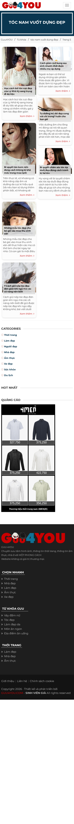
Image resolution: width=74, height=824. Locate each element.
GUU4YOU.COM (12, 693)
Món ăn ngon (13, 629)
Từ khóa (21, 39)
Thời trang (10, 334)
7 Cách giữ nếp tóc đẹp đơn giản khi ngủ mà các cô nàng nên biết (17, 289)
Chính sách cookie (42, 681)
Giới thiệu (7, 681)
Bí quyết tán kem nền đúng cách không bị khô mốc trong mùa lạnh (17, 170)
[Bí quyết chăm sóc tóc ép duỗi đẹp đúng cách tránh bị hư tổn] (55, 160)
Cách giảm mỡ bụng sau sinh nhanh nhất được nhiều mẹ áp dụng (53, 66)
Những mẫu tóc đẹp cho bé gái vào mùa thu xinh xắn (17, 231)
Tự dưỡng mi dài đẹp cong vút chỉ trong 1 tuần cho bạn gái (54, 116)
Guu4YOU (7, 39)
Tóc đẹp (9, 620)
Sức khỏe (10, 369)
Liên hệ (22, 681)
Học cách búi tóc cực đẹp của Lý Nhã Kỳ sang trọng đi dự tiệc (18, 91)
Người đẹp (10, 346)
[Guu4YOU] (21, 6)
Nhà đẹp (9, 352)
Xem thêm (26, 116)
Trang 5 (67, 39)
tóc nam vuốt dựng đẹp (44, 39)
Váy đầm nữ (12, 615)
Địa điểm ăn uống (16, 633)
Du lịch (8, 375)
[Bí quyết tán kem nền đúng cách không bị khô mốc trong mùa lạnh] (19, 147)
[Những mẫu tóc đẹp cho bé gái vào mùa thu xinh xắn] (19, 217)
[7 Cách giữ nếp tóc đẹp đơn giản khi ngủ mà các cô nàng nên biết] (19, 277)
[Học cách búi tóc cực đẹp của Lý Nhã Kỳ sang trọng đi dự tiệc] (19, 70)
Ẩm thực (9, 357)
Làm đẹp (9, 340)
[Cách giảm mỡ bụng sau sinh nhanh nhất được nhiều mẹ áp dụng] (55, 57)
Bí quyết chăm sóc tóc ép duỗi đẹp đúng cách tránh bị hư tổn (54, 170)
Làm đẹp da (12, 624)
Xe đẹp (8, 363)
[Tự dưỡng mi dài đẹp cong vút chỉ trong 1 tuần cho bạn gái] (55, 108)
